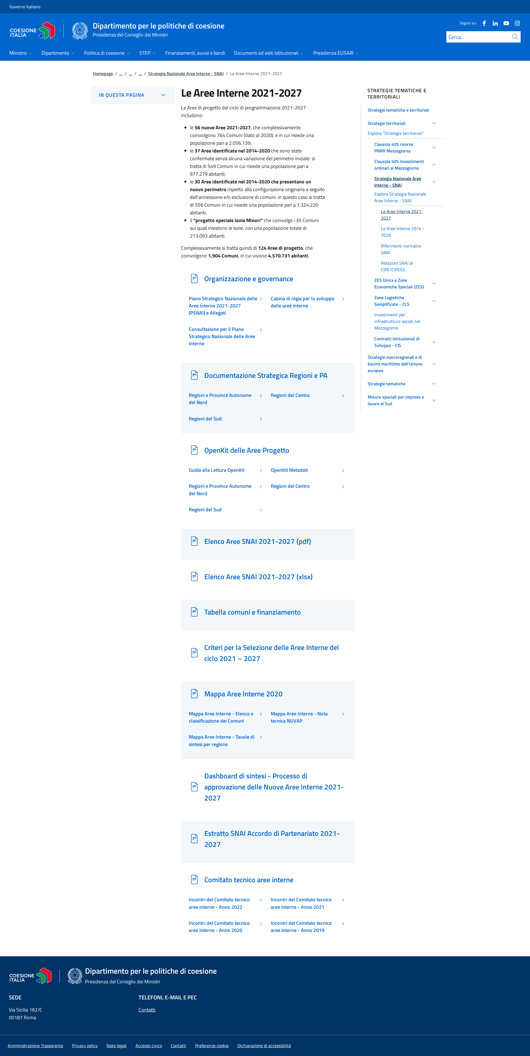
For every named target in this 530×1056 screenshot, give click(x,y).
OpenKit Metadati (289, 470)
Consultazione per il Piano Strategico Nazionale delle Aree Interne (222, 336)
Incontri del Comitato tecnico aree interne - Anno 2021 (301, 903)
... (121, 73)
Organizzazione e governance (248, 278)
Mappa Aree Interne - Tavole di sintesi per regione (221, 740)
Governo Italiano (24, 6)
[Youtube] (504, 23)
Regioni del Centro (290, 395)
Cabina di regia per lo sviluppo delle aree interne (303, 302)
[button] (402, 110)
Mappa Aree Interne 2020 (243, 693)
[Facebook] (481, 23)
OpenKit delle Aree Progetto (246, 449)
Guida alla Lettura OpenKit (217, 470)
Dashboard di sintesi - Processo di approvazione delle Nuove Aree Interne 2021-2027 (274, 786)
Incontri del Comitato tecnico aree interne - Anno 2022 (219, 903)
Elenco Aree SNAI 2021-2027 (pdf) (257, 541)
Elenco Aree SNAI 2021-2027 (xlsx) (258, 576)
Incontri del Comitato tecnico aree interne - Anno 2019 (301, 927)
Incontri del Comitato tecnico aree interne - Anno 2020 (219, 927)
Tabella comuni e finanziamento (252, 611)
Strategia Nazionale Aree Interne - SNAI (186, 73)
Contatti (147, 1009)
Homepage (103, 73)
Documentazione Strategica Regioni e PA (266, 375)
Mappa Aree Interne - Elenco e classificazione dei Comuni (221, 717)
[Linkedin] (493, 23)
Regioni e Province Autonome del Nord (220, 399)
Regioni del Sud (205, 418)
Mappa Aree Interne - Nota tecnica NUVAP (299, 717)
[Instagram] (515, 23)
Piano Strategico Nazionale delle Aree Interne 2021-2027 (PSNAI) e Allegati (223, 306)
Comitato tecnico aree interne (248, 879)
